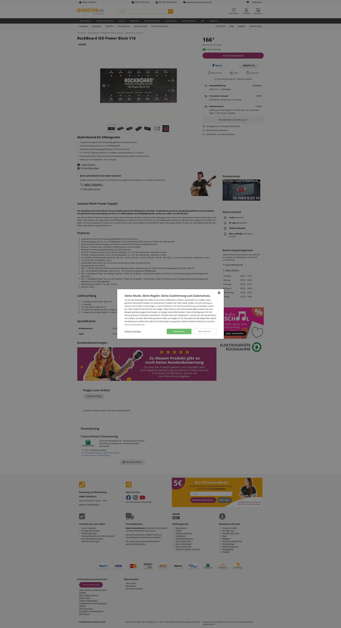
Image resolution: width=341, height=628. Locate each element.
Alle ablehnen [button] (204, 331)
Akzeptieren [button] (179, 331)
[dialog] (170, 314)
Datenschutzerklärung (134, 324)
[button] (133, 331)
